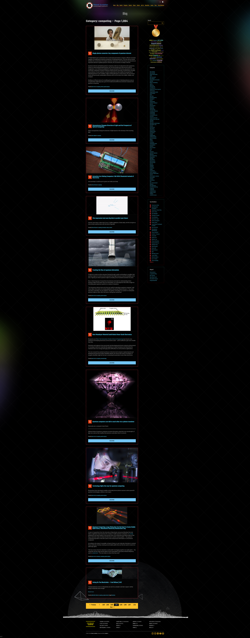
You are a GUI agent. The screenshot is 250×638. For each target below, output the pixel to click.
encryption (152, 132)
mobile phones (153, 195)
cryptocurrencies (106, 595)
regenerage (159, 57)
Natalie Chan (155, 244)
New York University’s (102, 339)
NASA (159, 55)
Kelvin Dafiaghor (155, 220)
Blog (118, 5)
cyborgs (151, 120)
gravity (151, 164)
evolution (152, 142)
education (152, 128)
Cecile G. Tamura (156, 234)
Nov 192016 (90, 126)
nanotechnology (103, 358)
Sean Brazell (154, 246)
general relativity (153, 153)
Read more (112, 91)
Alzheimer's (155, 40)
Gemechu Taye (155, 219)
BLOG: (117, 624)
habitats (152, 165)
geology (151, 158)
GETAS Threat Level (90, 624)
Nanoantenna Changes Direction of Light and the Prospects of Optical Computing (112, 126)
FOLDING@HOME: (136, 625)
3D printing (152, 71)
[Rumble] (163, 633)
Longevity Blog (153, 273)
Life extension (158, 54)
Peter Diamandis (153, 74)
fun (150, 150)
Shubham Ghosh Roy (157, 210)
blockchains (152, 105)
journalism (152, 180)
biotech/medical (153, 103)
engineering (152, 135)
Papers (134, 5)
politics (152, 57)
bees (151, 94)
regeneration (152, 58)
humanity (162, 50)
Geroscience (152, 272)
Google (150, 50)
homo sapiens (153, 172)
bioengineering (153, 97)
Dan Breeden (155, 213)
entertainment (153, 136)
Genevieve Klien (155, 205)
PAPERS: (117, 627)
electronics (152, 130)
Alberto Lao (154, 239)
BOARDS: (150, 624)
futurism (162, 48)
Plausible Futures (154, 278)
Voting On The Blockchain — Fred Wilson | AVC (107, 582)
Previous (93, 605)
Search (162, 23)
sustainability (155, 60)
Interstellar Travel (160, 52)
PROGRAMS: (151, 625)
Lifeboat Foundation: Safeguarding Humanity (97, 5)
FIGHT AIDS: (102, 625)
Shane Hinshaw (94, 185)
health (153, 50)
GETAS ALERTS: (151, 622)
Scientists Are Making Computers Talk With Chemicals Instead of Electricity (113, 177)
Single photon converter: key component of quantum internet (112, 53)
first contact (152, 147)
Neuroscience (161, 55)
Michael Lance (155, 253)
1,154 (134, 605)
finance (151, 146)
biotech (159, 44)
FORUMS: (134, 627)
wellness (159, 62)
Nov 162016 (90, 334)
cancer (154, 47)
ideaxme (150, 52)
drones (151, 126)
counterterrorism (153, 115)
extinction (156, 48)
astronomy (152, 90)
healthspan (158, 50)
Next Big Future (153, 277)
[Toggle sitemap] (160, 2)
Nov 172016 (90, 270)
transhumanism (154, 62)
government (152, 162)
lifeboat (151, 184)
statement (95, 553)
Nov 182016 (90, 177)
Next (111, 607)
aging (150, 40)
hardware (152, 168)
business (152, 107)
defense (151, 122)
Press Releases (161, 5)
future (159, 48)
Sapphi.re (106, 633)
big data (152, 96)
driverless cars (153, 124)
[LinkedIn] (158, 633)
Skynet (151, 81)
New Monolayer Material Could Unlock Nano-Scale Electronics (112, 334)
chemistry (98, 556)
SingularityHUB (153, 280)
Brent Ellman (155, 250)
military (151, 193)
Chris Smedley (155, 260)
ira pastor (152, 53)
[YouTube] (160, 633)
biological (152, 99)
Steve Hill (154, 248)
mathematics (153, 191)
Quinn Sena (154, 211)
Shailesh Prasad (155, 215)
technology (159, 60)
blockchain (113, 595)
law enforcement (153, 182)
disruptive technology (155, 123)
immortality (155, 52)
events (151, 140)
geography (152, 157)
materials (152, 189)
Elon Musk (152, 78)
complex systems (154, 111)
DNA (151, 75)
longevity (155, 55)
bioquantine (159, 41)
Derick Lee (154, 237)
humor (151, 174)
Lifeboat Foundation (94, 633)
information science (105, 227)
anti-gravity (152, 86)
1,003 (111, 605)
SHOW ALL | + (152, 262)
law (150, 181)
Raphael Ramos (155, 243)
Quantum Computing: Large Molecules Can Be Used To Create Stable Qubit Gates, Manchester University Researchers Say (114, 528)
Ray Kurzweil (153, 77)
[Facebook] (153, 633)
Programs (126, 5)
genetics (152, 154)
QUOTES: (150, 627)
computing (98, 87)
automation (152, 93)
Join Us (142, 5)
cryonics (152, 116)
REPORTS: (117, 625)
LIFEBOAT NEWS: (119, 622)
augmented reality (154, 92)
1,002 (107, 605)
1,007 (129, 605)
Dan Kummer (155, 227)
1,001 (103, 605)
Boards (121, 5)
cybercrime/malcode (154, 119)
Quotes (152, 5)
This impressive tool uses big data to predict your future (110, 218)
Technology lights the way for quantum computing (108, 486)
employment (153, 131)
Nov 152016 (90, 582)
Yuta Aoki (154, 235)
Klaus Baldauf (94, 136)
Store (155, 5)
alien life (152, 85)
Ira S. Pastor (154, 258)
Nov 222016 (90, 53)
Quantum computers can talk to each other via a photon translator (113, 421)
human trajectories (154, 173)
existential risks (151, 48)
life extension (153, 185)
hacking (151, 166)
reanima (154, 57)
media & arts (153, 192)
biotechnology (153, 45)
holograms (152, 170)
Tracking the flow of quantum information (106, 270)
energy (151, 134)
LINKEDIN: (134, 622)
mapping (152, 188)
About (114, 5)
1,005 (121, 605)
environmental (153, 138)
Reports (130, 5)
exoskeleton (152, 145)
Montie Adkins (155, 257)
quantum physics (107, 87)
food (151, 149)
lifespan (151, 55)
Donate (138, 5)
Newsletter (147, 5)
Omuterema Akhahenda (154, 230)
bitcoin (157, 45)
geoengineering (153, 155)
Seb (153, 251)
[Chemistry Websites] (156, 31)
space (151, 60)
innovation (152, 177)
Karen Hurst (94, 87)
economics (152, 127)
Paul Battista (155, 217)
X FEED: (101, 624)
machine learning (154, 187)
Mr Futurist (152, 275)
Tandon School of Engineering (115, 339)
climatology (152, 109)
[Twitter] (155, 633)
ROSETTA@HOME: (103, 627)
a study (131, 533)
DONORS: (134, 624)
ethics (151, 139)
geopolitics (152, 159)
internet (102, 87)
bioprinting (152, 101)
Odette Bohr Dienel (95, 595)
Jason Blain (154, 255)
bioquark (154, 44)
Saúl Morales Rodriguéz (155, 207)
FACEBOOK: (101, 622)
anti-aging (160, 40)
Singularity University (155, 79)
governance (152, 161)
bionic (151, 100)
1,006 (125, 605)
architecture (152, 88)
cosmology (152, 113)
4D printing (152, 73)
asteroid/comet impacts (155, 89)
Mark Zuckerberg (154, 82)
